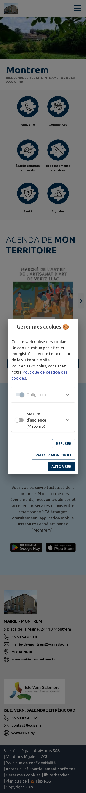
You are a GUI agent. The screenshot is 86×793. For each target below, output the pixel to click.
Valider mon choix (53, 455)
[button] (43, 394)
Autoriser (61, 466)
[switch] (17, 420)
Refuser (63, 443)
